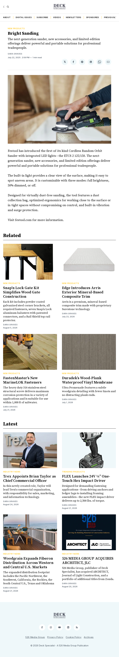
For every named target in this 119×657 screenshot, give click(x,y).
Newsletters (73, 17)
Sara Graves (15, 54)
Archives (89, 637)
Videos (57, 17)
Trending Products (73, 472)
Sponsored (92, 17)
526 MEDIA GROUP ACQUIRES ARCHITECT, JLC (87, 560)
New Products (16, 28)
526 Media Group (35, 637)
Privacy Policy (55, 637)
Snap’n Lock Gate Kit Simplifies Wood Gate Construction (21, 292)
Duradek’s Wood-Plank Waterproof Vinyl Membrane (87, 380)
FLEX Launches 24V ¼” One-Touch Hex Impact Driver (86, 478)
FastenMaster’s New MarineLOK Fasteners (22, 380)
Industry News (11, 472)
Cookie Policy (73, 637)
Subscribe (42, 17)
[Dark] (4, 6)
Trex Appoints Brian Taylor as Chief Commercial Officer (29, 478)
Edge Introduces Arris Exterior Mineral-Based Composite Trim (82, 292)
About (7, 17)
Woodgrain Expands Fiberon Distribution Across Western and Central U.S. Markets (28, 562)
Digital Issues (24, 17)
